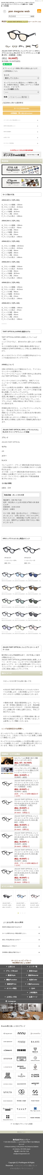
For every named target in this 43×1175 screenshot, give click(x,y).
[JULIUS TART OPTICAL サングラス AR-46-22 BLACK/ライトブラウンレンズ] (35, 46)
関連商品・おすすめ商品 (11, 754)
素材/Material (33, 975)
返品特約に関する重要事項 (13, 103)
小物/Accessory (33, 984)
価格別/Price (11, 984)
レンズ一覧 (33, 966)
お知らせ (11, 966)
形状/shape (33, 971)
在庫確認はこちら (11, 71)
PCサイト (38, 1)
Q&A (33, 988)
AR (3, 451)
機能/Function (11, 980)
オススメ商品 (12, 988)
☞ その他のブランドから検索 (22, 1124)
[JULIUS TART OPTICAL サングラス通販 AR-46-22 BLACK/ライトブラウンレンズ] (21, 43)
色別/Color (33, 980)
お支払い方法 (12, 997)
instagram (12, 1001)
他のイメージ (7, 673)
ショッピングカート (39, 11)
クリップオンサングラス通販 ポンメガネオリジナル (26, 770)
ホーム (13, 960)
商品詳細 (5, 161)
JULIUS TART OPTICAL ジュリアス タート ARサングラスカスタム (7, 903)
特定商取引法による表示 (21, 963)
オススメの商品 (7, 886)
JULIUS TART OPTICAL (11, 442)
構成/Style (11, 975)
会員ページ (33, 997)
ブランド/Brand (12, 971)
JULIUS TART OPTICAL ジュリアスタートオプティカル (24, 21)
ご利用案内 (33, 992)
